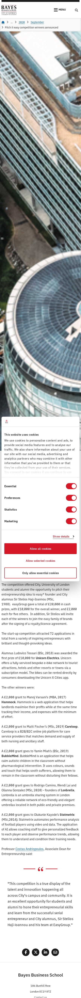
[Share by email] (55, 952)
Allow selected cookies (40, 561)
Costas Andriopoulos (29, 849)
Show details (61, 536)
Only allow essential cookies (40, 573)
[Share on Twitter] (35, 952)
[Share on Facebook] (26, 952)
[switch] (71, 498)
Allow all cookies (40, 548)
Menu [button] (62, 9)
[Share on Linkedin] (45, 952)
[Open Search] (76, 10)
